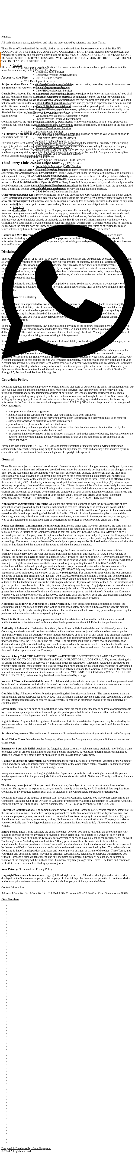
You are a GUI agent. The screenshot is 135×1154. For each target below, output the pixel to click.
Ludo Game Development (50, 178)
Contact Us (19, 210)
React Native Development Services (56, 137)
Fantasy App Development (39, 172)
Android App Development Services (56, 141)
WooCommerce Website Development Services (62, 115)
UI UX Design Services (49, 77)
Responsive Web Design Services (24, 1055)
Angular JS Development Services (55, 109)
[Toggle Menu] (2, 60)
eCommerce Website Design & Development (30, 983)
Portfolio (17, 197)
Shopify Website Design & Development (58, 118)
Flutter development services (51, 150)
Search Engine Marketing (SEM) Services (59, 163)
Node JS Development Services (53, 106)
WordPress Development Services (54, 125)
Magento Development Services (53, 128)
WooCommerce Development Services (27, 996)
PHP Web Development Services (54, 84)
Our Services (10, 899)
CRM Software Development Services (57, 191)
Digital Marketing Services (39, 156)
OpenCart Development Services (54, 122)
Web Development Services (39, 81)
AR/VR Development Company (54, 147)
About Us (18, 207)
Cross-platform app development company (59, 153)
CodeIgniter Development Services (55, 93)
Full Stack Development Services (54, 100)
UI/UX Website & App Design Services (28, 1083)
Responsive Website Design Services (56, 74)
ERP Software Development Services (56, 185)
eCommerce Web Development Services (46, 112)
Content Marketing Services (51, 169)
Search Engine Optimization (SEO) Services (60, 159)
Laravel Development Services (53, 87)
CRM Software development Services (27, 1005)
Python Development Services (52, 96)
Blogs (16, 204)
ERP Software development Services (26, 1008)
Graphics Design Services (50, 71)
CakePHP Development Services (54, 90)
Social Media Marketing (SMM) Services (58, 166)
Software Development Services (42, 182)
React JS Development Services (53, 103)
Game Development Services (22, 1012)
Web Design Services (36, 68)
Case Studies (20, 200)
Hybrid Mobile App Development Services (59, 144)
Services (17, 65)
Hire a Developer (22, 194)
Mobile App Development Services (43, 131)
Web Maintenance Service (50, 188)
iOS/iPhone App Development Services (58, 134)
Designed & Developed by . (26, 1148)
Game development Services (51, 175)
